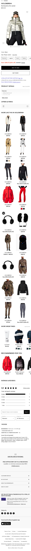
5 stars (3, 394)
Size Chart (14, 54)
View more (5, 97)
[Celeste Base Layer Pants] (23, 310)
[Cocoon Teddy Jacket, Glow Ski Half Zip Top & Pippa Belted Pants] (8, 123)
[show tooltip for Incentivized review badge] (11, 430)
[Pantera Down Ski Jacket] (8, 287)
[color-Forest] (21, 348)
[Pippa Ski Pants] (23, 194)
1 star (3, 405)
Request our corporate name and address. (15, 545)
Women (6, 0)
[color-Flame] (21, 209)
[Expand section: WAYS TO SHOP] (15, 487)
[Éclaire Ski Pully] (23, 171)
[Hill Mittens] (23, 219)
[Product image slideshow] (15, 30)
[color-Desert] (9, 161)
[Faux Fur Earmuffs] (8, 219)
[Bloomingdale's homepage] (2, 0)
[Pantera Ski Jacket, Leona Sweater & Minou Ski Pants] (8, 242)
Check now (23, 504)
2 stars (3, 402)
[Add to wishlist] (27, 12)
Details (23, 62)
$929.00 (18, 62)
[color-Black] (7, 161)
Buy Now (15, 73)
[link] (8, 134)
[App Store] (6, 523)
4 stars (3, 397)
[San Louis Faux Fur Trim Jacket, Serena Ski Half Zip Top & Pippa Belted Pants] (8, 146)
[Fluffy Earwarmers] (8, 265)
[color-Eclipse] (19, 348)
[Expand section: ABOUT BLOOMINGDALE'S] (15, 483)
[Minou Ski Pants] (8, 310)
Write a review (26, 388)
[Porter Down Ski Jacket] (8, 194)
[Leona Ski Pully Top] (23, 265)
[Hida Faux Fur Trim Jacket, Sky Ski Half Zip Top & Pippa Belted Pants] (23, 146)
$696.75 (10, 62)
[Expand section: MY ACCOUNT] (15, 479)
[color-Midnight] (16, 348)
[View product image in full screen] (3, 43)
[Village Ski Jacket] (23, 287)
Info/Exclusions (16, 82)
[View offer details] (15, 106)
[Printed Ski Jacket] (20, 363)
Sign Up (20, 78)
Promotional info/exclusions (13, 504)
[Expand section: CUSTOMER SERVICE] (15, 476)
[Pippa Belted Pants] (8, 171)
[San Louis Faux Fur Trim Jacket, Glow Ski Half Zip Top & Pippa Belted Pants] (23, 123)
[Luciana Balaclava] (23, 242)
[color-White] (24, 161)
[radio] (7, 161)
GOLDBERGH (6, 3)
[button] (15, 30)
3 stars (3, 399)
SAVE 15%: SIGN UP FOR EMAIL (15, 456)
